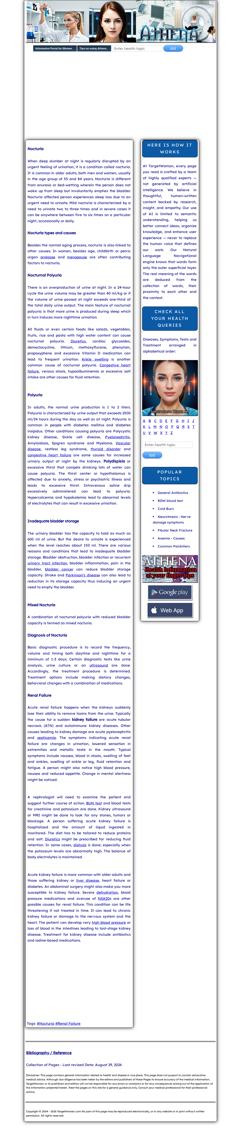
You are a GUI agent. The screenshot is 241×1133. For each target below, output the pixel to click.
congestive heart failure (49, 455)
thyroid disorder (105, 449)
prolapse (47, 257)
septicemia (46, 737)
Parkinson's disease (83, 575)
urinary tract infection (47, 563)
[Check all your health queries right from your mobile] (170, 581)
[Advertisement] (133, 99)
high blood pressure (109, 922)
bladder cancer (59, 569)
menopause (77, 257)
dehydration (107, 892)
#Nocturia (45, 1023)
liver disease (87, 880)
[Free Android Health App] (170, 599)
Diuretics (78, 341)
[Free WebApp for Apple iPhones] (170, 617)
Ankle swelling (95, 359)
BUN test (94, 803)
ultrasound (98, 665)
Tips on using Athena (93, 48)
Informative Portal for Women (54, 48)
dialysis (79, 845)
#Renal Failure (67, 1023)
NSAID (104, 898)
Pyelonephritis (117, 437)
